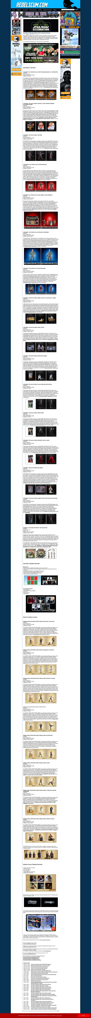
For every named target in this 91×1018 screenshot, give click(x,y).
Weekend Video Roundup (36, 980)
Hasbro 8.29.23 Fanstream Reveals (39, 966)
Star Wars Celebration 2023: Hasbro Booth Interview (41, 993)
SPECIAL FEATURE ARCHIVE (70, 49)
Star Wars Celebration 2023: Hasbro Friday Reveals (41, 984)
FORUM (54, 9)
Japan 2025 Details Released (41, 964)
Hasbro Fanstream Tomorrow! (38, 969)
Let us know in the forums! (45, 939)
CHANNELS (18, 9)
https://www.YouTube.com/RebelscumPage (31, 956)
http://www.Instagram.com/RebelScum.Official (32, 959)
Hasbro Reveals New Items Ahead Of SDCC (39, 973)
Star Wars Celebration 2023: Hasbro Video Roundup (41, 986)
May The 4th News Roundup (36, 975)
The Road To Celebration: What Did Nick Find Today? (41, 1003)
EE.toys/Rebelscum (47, 950)
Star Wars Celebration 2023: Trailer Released (41, 1001)
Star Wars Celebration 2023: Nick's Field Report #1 (40, 997)
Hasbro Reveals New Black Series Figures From (43, 974)
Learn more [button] (59, 1015)
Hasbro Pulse (55, 87)
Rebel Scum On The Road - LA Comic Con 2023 (40, 965)
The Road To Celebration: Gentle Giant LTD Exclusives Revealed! (43, 1005)
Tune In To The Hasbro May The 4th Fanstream (40, 978)
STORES (40, 9)
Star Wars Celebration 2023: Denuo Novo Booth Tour (41, 988)
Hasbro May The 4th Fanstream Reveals (39, 977)
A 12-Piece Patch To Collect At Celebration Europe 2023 (44, 1007)
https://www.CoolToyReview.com (29, 953)
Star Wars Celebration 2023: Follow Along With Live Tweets (42, 1002)
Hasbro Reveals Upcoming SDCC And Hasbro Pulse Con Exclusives (44, 971)
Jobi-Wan (27, 34)
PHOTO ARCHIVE (33, 9)
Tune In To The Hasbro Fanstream (39, 968)
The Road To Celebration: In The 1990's (40, 1006)
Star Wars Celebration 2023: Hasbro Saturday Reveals (36, 33)
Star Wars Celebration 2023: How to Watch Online (40, 989)
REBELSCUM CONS (47, 9)
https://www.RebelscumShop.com (29, 943)
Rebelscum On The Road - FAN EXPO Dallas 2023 (41, 970)
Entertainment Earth (48, 87)
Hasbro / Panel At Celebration (43, 1009)
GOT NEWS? (25, 9)
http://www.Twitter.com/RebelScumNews (31, 957)
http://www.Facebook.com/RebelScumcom (31, 958)
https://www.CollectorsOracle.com (29, 946)
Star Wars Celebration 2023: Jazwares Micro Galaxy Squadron (43, 994)
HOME (13, 9)
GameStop (28, 512)
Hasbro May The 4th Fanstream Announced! (39, 979)
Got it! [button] (83, 1015)
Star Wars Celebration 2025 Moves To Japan (39, 985)
